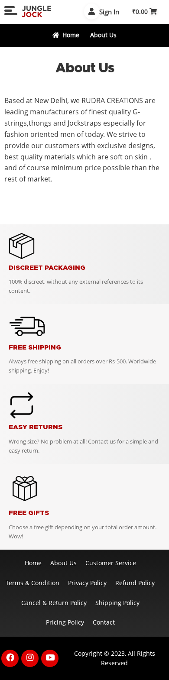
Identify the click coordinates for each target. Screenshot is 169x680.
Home (70, 35)
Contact (104, 622)
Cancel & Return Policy (54, 603)
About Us (63, 563)
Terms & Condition (32, 583)
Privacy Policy (87, 583)
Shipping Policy (117, 603)
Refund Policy (135, 583)
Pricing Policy (65, 622)
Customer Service (110, 563)
